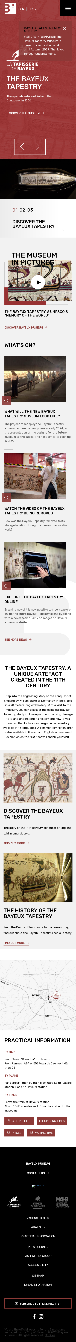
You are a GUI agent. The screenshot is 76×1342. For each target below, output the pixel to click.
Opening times (54, 1121)
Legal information (38, 1284)
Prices (16, 1133)
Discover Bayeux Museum (24, 327)
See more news (16, 639)
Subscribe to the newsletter (40, 1303)
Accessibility (38, 1265)
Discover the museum (23, 113)
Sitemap (38, 1275)
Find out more (14, 843)
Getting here (21, 1121)
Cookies (50, 1335)
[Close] (64, 29)
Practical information (38, 1236)
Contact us (36, 1173)
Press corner (38, 1247)
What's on (38, 1227)
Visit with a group (38, 1256)
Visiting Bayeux (38, 1218)
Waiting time (43, 1133)
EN (32, 9)
